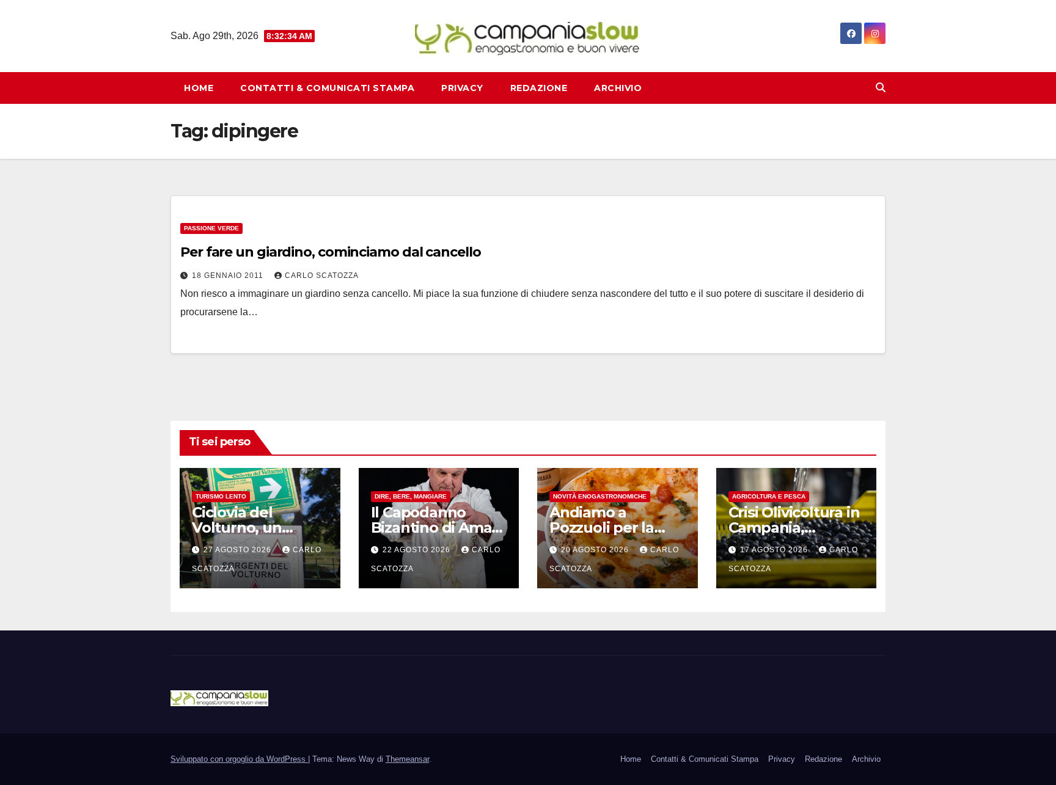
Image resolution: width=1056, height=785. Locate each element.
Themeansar (407, 759)
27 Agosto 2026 (239, 550)
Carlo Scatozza (322, 275)
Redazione (539, 87)
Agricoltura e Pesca (768, 496)
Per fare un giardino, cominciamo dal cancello (330, 252)
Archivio (618, 87)
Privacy (462, 87)
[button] (881, 87)
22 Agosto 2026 (418, 550)
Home (198, 87)
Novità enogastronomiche (600, 496)
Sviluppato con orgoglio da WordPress (239, 759)
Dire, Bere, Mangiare (411, 496)
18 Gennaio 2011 (229, 275)
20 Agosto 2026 (596, 550)
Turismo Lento (221, 496)
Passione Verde (211, 228)
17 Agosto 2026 (775, 550)
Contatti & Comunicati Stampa (327, 87)
